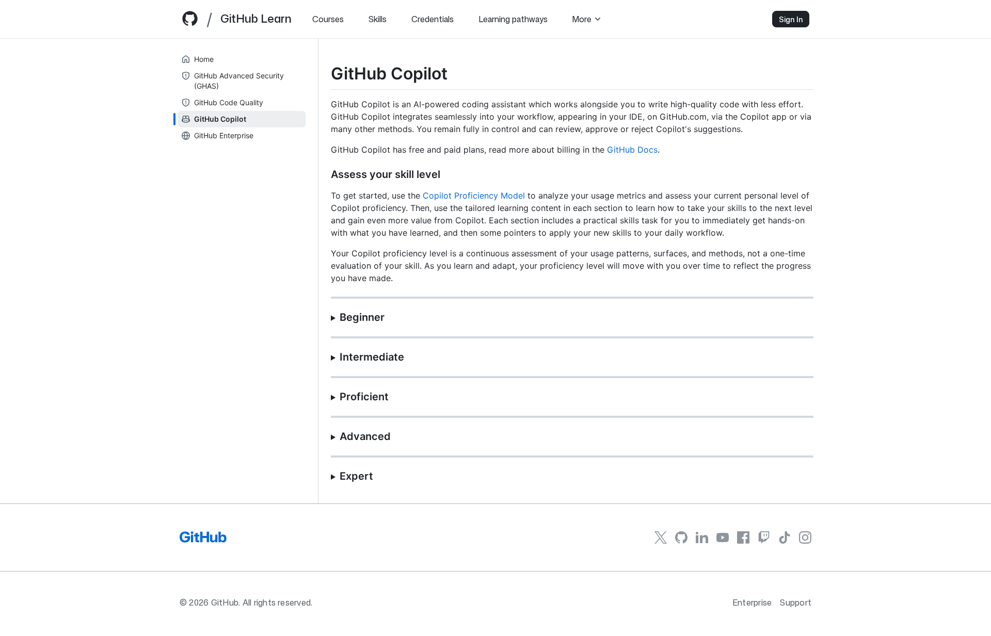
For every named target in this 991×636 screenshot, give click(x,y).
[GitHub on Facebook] (743, 537)
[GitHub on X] (660, 537)
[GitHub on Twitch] (764, 537)
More (582, 19)
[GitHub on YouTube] (722, 537)
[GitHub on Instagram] (805, 537)
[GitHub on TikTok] (784, 537)
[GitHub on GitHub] (681, 537)
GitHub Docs (632, 149)
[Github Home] (190, 22)
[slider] (318, 271)
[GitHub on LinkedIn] (702, 538)
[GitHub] (203, 540)
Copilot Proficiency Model (474, 195)
